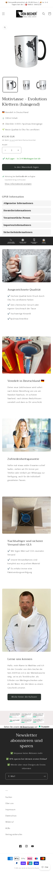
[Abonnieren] (44, 776)
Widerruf (9, 822)
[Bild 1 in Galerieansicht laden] (10, 84)
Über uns (9, 803)
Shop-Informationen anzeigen (18, 184)
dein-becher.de (23, 868)
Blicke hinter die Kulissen (24, 697)
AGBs (7, 828)
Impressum (10, 810)
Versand (12, 140)
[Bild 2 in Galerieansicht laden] (26, 84)
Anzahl (4, 145)
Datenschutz (11, 816)
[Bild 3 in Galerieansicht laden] (42, 84)
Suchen (8, 797)
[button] (3, 14)
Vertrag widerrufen (13, 834)
